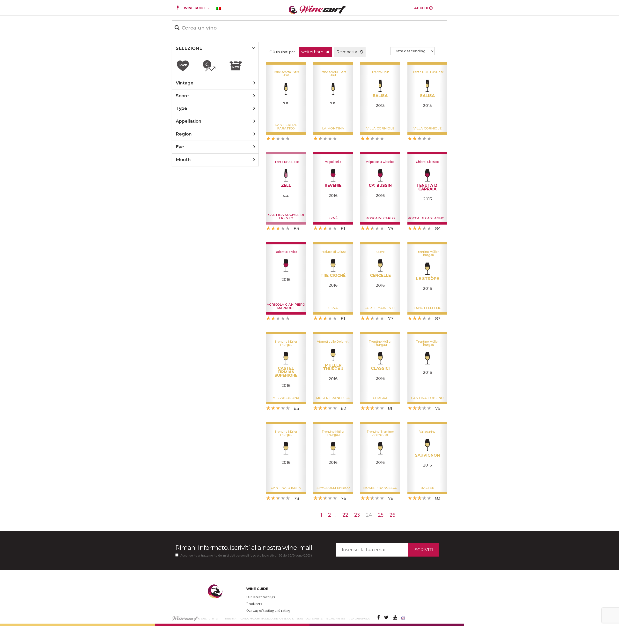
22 (345, 515)
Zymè (333, 218)
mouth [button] (183, 159)
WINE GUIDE (195, 8)
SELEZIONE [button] (189, 48)
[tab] (215, 48)
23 (357, 515)
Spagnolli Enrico (333, 488)
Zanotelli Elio (427, 308)
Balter (427, 488)
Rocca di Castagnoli (427, 218)
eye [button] (180, 147)
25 (380, 515)
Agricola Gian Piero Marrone (286, 306)
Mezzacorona (286, 398)
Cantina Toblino (427, 398)
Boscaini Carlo (380, 218)
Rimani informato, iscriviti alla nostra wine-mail (243, 547)
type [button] (181, 108)
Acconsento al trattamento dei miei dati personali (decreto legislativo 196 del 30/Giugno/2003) (246, 555)
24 (369, 515)
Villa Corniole (380, 128)
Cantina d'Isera (286, 488)
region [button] (184, 134)
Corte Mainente (380, 308)
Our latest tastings (260, 597)
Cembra (380, 398)
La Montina (333, 128)
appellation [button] (188, 121)
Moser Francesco (333, 398)
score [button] (182, 95)
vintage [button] (184, 83)
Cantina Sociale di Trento (286, 216)
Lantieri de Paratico (286, 126)
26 (392, 515)
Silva (333, 308)
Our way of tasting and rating (268, 610)
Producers (254, 603)
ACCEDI (421, 8)
